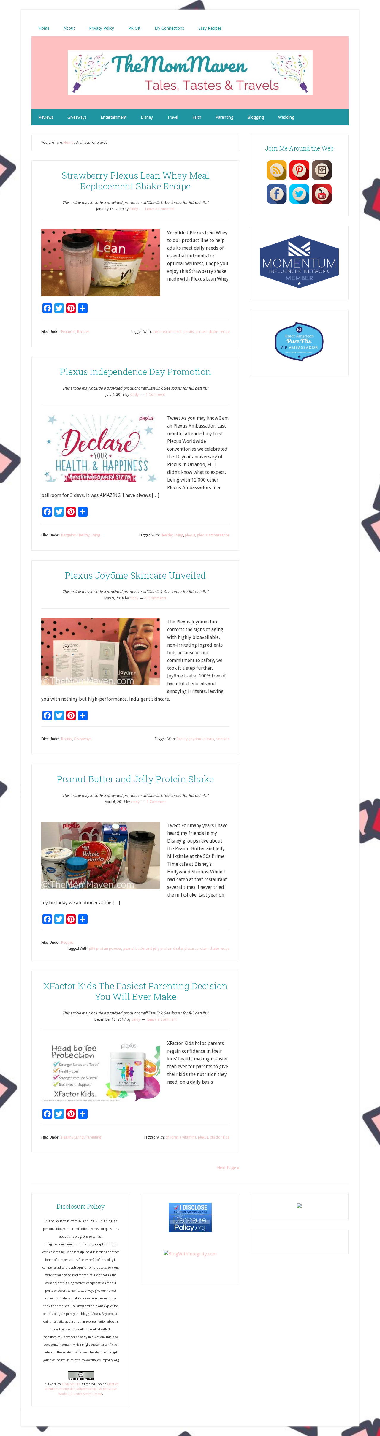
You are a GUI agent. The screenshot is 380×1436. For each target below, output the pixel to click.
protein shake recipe (213, 948)
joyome (195, 739)
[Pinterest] (299, 180)
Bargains (68, 535)
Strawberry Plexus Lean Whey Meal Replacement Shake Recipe (135, 181)
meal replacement (167, 332)
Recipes (83, 332)
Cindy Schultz (71, 1384)
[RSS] (276, 180)
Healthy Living (88, 535)
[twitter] (299, 203)
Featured (68, 332)
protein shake (207, 332)
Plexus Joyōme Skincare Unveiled (135, 575)
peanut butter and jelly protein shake (153, 948)
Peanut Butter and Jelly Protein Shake (135, 779)
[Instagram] (322, 180)
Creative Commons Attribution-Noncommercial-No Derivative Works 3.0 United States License (81, 1389)
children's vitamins (181, 1137)
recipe (224, 332)
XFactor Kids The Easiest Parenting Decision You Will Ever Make (135, 991)
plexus (188, 332)
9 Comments (156, 598)
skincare (222, 739)
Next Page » (228, 1167)
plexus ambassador (213, 535)
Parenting (93, 1137)
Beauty (66, 739)
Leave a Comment (160, 209)
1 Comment (155, 394)
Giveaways (82, 739)
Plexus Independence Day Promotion (135, 371)
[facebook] (276, 203)
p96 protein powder (105, 948)
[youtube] (322, 203)
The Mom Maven (190, 72)
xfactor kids (219, 1137)
